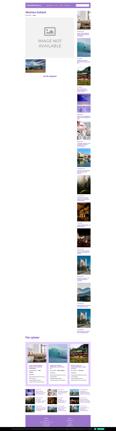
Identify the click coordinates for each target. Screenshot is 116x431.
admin (34, 15)
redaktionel (31, 374)
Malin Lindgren (61, 370)
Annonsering (50, 5)
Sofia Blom (81, 370)
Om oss (56, 5)
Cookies (61, 5)
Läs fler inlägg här (50, 76)
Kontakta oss (67, 5)
